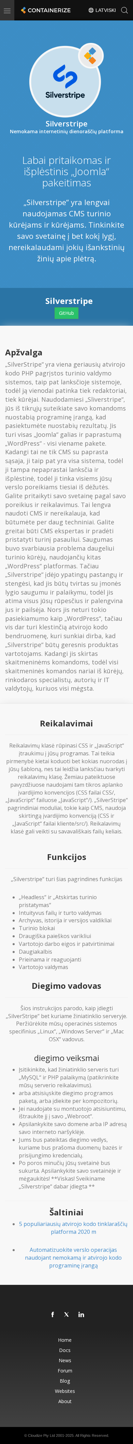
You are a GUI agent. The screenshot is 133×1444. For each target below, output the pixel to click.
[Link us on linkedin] (81, 1314)
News (65, 1360)
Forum (65, 1370)
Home (65, 1340)
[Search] (124, 10)
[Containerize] (45, 10)
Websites (65, 1391)
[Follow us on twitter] (67, 1314)
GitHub (66, 313)
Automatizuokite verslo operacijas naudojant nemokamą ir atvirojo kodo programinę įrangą (73, 1257)
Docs (65, 1350)
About (65, 1401)
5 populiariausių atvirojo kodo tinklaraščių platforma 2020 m (73, 1227)
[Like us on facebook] (52, 1314)
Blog (65, 1381)
